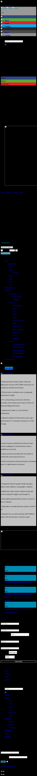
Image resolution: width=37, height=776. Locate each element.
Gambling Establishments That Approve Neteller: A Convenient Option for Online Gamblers (18, 597)
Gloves (15, 308)
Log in (3, 761)
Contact (7, 35)
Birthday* (4, 639)
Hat (14, 311)
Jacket (15, 314)
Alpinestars (12, 263)
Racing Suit (16, 326)
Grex (10, 266)
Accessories (13, 293)
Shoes (15, 332)
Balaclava (16, 272)
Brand (7, 260)
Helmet (11, 341)
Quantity (6, 250)
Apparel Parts (17, 305)
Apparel (15, 192)
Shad (10, 278)
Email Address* (6, 634)
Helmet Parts (17, 296)
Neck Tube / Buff (18, 320)
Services (8, 29)
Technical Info (5, 242)
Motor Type (5, 652)
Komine (11, 269)
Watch (15, 335)
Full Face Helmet (18, 347)
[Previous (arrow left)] (1, 774)
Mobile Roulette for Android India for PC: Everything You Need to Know (18, 584)
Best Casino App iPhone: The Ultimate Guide (19, 573)
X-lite (10, 284)
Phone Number (6, 645)
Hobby (3, 656)
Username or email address (10, 749)
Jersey (15, 317)
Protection (16, 299)
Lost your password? (8, 766)
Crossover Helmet (19, 344)
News (7, 32)
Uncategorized (9, 359)
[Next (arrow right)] (3, 774)
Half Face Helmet (18, 350)
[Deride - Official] (9, 8)
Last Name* (5, 627)
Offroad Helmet (18, 356)
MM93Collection (10, 287)
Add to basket (6, 253)
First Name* (5, 621)
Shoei (10, 281)
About (7, 20)
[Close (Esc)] (1, 771)
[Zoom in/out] (3, 771)
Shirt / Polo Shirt (18, 329)
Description (9, 368)
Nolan (11, 275)
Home (3, 192)
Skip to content (6, 5)
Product (9, 192)
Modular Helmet (18, 353)
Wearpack (16, 338)
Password (5, 757)
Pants (22, 192)
